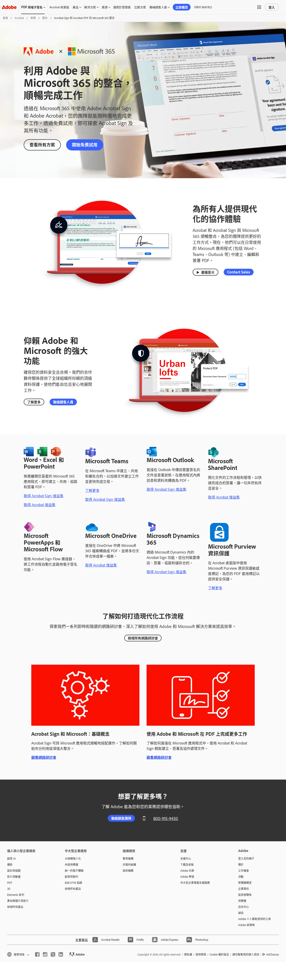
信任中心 (243, 907)
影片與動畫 (14, 877)
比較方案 (140, 7)
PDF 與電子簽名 (31, 7)
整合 (45, 18)
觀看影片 (208, 272)
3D (9, 889)
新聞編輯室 (245, 883)
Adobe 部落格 (246, 925)
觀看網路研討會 (43, 757)
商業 (33, 18)
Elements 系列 (15, 895)
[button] (259, 7)
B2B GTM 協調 (73, 883)
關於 (241, 865)
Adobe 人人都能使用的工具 (254, 919)
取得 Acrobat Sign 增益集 (43, 495)
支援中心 (185, 858)
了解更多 (34, 401)
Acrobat (19, 18)
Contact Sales (238, 272)
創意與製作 (71, 877)
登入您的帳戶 (246, 858)
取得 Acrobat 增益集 (39, 504)
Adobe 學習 (187, 877)
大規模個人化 (73, 858)
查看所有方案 (42, 144)
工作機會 (243, 871)
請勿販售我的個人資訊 (245, 954)
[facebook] (37, 954)
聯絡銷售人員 (158, 7)
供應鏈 (242, 901)
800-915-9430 (165, 818)
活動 (241, 877)
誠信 (241, 913)
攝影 (10, 865)
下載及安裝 (187, 865)
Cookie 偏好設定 (219, 954)
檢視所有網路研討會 (143, 638)
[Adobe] (9, 7)
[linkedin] (61, 954)
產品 (75, 7)
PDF (9, 883)
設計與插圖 (14, 871)
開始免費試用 (84, 144)
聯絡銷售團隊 (121, 818)
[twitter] (53, 954)
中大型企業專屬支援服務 (195, 883)
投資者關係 (245, 895)
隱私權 (188, 954)
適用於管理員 (122, 7)
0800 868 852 (203, 7)
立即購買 (181, 7)
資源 (104, 7)
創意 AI (11, 858)
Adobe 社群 (187, 871)
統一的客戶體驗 (74, 871)
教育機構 (128, 858)
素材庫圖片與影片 (18, 901)
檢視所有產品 (15, 907)
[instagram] (45, 954)
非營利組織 (129, 865)
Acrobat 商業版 (59, 7)
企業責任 (243, 889)
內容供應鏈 (71, 865)
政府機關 (128, 871)
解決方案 (90, 7)
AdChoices (272, 954)
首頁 (5, 18)
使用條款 (201, 954)
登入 (272, 7)
